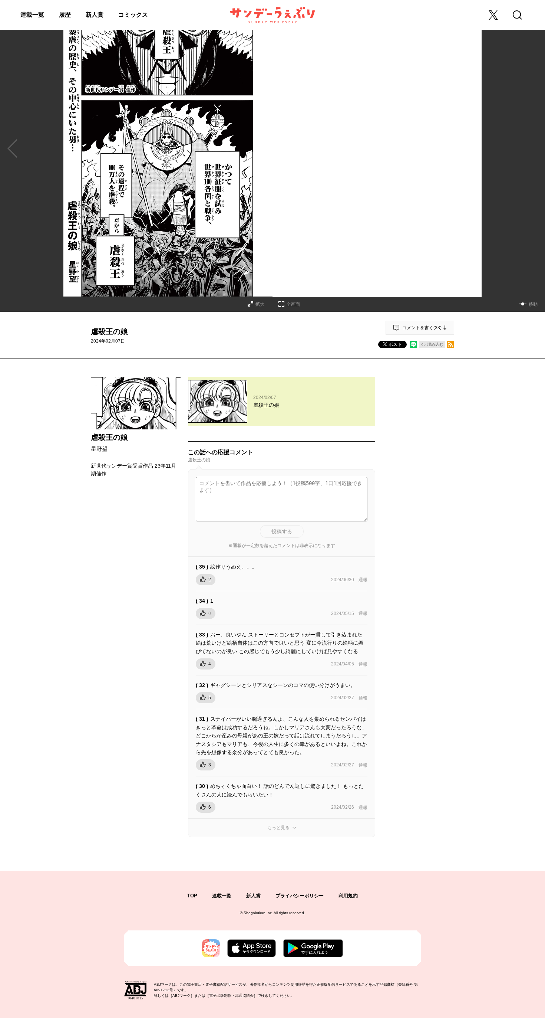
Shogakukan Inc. (258, 913)
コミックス (133, 15)
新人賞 (94, 15)
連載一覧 (32, 15)
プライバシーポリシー (299, 895)
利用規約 (348, 895)
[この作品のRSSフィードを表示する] (450, 344)
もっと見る (278, 827)
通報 (363, 579)
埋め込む (435, 344)
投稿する (281, 531)
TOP (192, 895)
